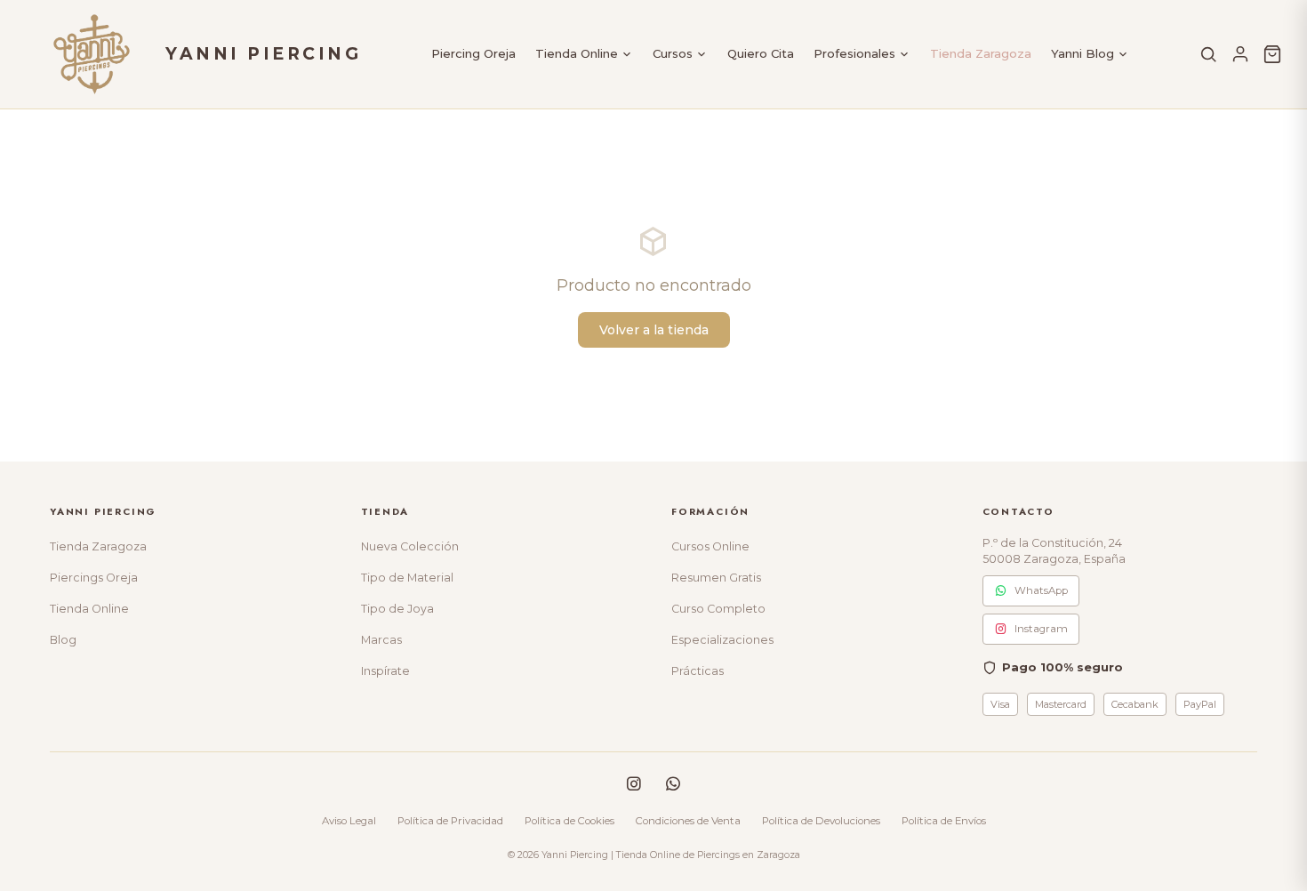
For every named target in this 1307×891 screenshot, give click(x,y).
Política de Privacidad (450, 821)
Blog (63, 639)
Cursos (673, 53)
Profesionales (854, 53)
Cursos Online (710, 546)
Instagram (1041, 628)
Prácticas (697, 671)
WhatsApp (1041, 590)
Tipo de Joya (397, 608)
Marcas (381, 639)
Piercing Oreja (473, 53)
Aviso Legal (349, 821)
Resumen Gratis (716, 577)
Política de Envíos (944, 821)
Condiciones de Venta (688, 821)
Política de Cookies (569, 821)
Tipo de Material (407, 577)
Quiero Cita (760, 53)
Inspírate (385, 671)
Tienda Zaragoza (980, 53)
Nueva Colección (410, 546)
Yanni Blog (1082, 53)
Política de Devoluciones (821, 821)
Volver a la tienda (654, 330)
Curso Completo (718, 608)
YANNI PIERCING (263, 54)
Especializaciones (722, 639)
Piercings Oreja (94, 577)
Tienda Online (576, 53)
